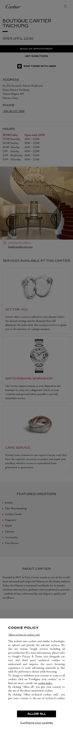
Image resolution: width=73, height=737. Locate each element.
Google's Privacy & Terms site (29, 656)
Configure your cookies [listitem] (36, 722)
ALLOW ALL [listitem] (36, 713)
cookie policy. (45, 683)
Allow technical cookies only (24, 634)
